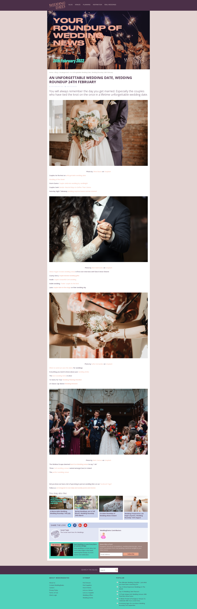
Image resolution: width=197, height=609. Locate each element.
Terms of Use (53, 593)
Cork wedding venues (61, 468)
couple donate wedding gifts (69, 276)
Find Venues (87, 583)
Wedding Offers (88, 595)
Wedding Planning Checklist (72, 380)
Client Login (53, 595)
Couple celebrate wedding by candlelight (73, 183)
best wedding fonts (59, 376)
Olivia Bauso (97, 171)
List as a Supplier (88, 593)
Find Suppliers (87, 585)
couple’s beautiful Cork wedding (65, 279)
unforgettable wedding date (76, 175)
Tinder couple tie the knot (70, 283)
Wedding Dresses (71, 384)
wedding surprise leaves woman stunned (82, 191)
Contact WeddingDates (56, 585)
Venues (77, 5)
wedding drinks (83, 372)
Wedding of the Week (57, 179)
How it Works (87, 588)
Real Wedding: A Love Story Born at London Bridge (85, 545)
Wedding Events (88, 598)
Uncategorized (72, 86)
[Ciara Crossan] (103, 538)
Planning (86, 5)
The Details (56, 545)
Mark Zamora (97, 460)
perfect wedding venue (60, 472)
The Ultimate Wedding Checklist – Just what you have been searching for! (133, 583)
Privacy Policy (53, 590)
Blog (71, 5)
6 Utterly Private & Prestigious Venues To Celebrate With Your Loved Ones (132, 600)
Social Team (65, 530)
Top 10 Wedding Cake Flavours (129, 591)
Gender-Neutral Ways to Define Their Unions (75, 187)
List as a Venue (88, 590)
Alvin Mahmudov (97, 268)
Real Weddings (110, 5)
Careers (51, 588)
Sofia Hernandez (97, 364)
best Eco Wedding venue (79, 464)
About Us (52, 583)
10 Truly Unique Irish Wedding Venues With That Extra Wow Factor (133, 595)
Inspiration (97, 5)
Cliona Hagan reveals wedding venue (62, 272)
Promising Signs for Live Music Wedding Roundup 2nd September (132, 604)
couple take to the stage (62, 287)
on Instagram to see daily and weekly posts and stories (76, 488)
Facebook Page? (106, 484)
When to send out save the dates (61, 368)
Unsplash (107, 171)
